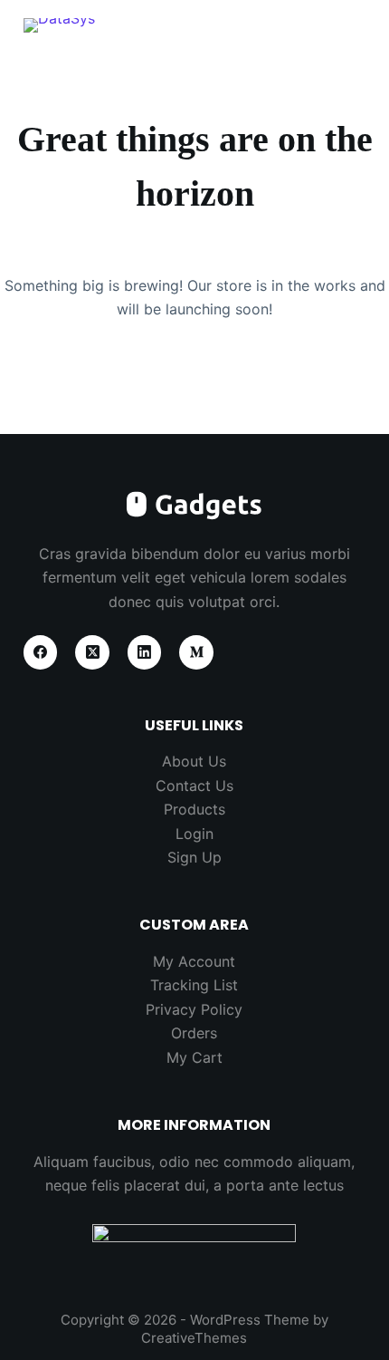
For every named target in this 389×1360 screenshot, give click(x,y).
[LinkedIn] (145, 652)
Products (194, 809)
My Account (194, 961)
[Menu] (357, 32)
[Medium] (196, 652)
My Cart (194, 1057)
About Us (194, 761)
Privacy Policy (194, 1009)
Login (194, 834)
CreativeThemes (194, 1337)
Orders (194, 1033)
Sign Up (194, 857)
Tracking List (194, 985)
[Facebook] (41, 652)
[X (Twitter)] (92, 652)
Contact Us (194, 785)
